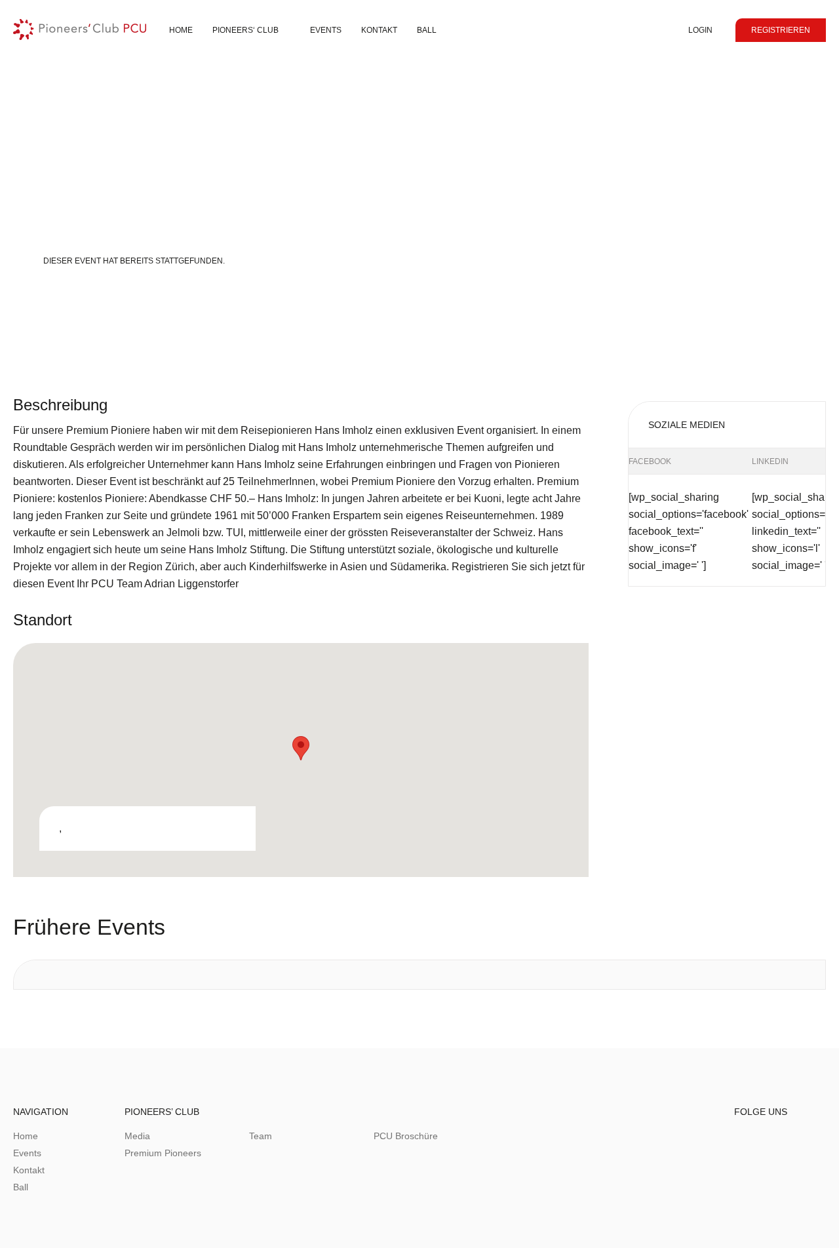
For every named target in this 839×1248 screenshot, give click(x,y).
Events (325, 30)
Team (260, 1136)
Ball (427, 30)
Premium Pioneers (163, 1153)
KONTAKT (379, 30)
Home (181, 30)
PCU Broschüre (406, 1136)
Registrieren (780, 30)
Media (137, 1136)
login (700, 30)
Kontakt (29, 1170)
